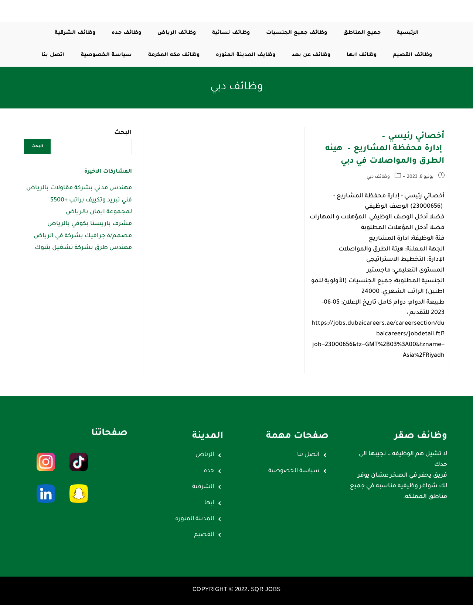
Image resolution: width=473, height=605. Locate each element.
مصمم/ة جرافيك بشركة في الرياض (83, 236)
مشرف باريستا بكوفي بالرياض (89, 224)
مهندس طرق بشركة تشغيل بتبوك (83, 248)
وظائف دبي (378, 177)
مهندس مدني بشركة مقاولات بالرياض (79, 188)
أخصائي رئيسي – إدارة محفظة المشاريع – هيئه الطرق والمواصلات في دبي (385, 149)
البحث (123, 132)
